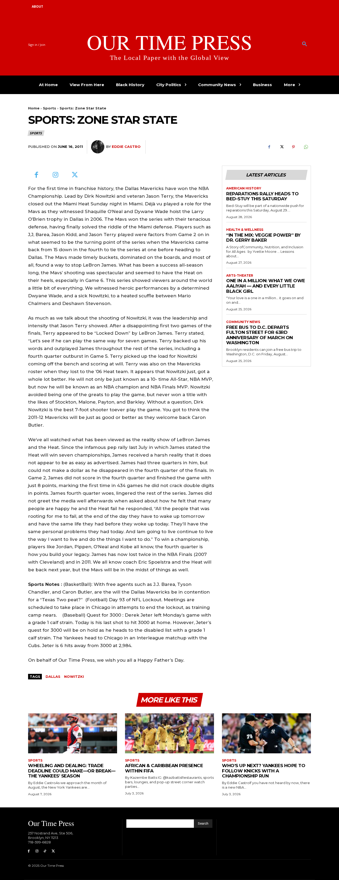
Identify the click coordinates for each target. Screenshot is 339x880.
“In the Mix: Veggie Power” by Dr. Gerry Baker (263, 237)
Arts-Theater (239, 275)
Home (33, 108)
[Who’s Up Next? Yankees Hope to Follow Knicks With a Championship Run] (266, 733)
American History (243, 188)
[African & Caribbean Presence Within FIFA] (169, 733)
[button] (304, 44)
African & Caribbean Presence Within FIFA (164, 768)
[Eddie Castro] (98, 146)
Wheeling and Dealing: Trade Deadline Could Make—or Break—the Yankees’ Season (71, 771)
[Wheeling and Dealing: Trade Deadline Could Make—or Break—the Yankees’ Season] (72, 733)
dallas (53, 676)
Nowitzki (74, 676)
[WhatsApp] (305, 147)
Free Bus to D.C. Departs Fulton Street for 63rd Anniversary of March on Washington (259, 335)
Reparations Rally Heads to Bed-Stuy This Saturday (262, 196)
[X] (281, 147)
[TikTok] (45, 851)
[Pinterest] (293, 147)
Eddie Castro (126, 146)
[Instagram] (55, 175)
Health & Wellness (244, 230)
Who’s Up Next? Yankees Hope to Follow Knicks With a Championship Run (263, 771)
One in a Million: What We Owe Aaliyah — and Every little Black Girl (265, 286)
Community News (243, 322)
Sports (49, 108)
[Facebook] (269, 147)
